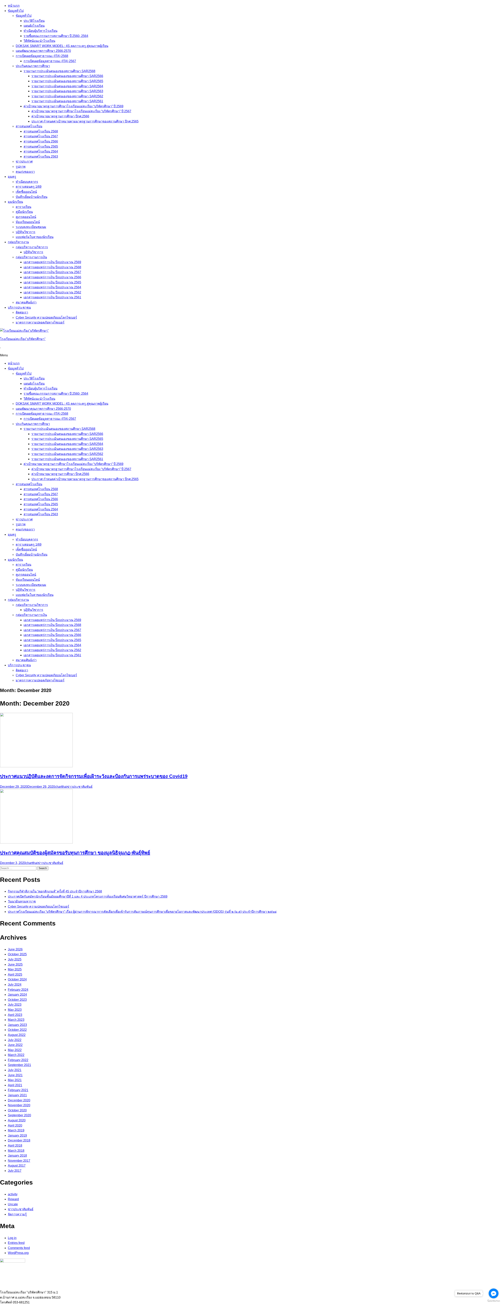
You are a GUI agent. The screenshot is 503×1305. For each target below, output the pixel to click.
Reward (13, 1199)
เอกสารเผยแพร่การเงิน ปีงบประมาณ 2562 (52, 292)
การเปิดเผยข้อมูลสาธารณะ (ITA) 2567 (50, 61)
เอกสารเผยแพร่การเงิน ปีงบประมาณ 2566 (52, 277)
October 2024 (17, 979)
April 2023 (15, 1014)
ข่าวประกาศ (24, 161)
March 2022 (16, 1055)
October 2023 (17, 999)
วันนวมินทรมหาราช (22, 901)
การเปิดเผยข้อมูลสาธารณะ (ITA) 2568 (42, 56)
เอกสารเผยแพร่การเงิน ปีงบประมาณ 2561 (52, 297)
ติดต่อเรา (22, 312)
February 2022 (18, 1060)
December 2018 (19, 1140)
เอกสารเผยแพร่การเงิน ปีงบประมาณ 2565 (52, 282)
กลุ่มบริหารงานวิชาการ (32, 247)
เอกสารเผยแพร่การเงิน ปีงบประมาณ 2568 (52, 267)
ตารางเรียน (23, 207)
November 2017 (19, 1160)
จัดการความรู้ (17, 1214)
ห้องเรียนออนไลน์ (28, 222)
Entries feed (16, 1242)
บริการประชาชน (19, 307)
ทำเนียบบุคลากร (27, 181)
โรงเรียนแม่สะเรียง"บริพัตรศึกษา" (23, 339)
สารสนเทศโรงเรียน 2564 (41, 151)
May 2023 (15, 1009)
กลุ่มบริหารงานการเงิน (31, 257)
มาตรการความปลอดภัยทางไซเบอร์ (40, 322)
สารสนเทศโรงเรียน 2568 (41, 131)
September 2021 (19, 1065)
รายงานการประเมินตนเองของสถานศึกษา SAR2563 (67, 91)
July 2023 (14, 1004)
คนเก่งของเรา (25, 171)
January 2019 (17, 1135)
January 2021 (17, 1095)
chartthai (61, 786)
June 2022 (15, 1045)
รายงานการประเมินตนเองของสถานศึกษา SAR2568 (59, 71)
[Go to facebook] (493, 1293)
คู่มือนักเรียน (24, 211)
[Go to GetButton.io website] (493, 1301)
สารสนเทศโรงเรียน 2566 (41, 141)
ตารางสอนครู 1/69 (28, 186)
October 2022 (17, 1029)
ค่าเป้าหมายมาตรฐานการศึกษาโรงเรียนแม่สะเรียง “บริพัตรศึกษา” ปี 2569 (73, 106)
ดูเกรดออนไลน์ (26, 217)
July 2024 (14, 984)
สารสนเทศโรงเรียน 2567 (41, 136)
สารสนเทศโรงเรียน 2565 (41, 146)
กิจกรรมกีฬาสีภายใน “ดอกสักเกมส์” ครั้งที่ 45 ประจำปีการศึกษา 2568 (55, 891)
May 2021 (15, 1080)
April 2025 (15, 974)
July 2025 (14, 959)
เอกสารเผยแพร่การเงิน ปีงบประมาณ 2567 (52, 272)
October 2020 (17, 1110)
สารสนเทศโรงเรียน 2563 (41, 156)
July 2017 (14, 1170)
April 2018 (15, 1145)
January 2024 (17, 994)
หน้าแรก (14, 5)
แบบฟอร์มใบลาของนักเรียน (34, 237)
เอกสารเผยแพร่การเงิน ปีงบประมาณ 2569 (52, 262)
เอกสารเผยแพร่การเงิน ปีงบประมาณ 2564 (52, 287)
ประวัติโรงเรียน (34, 20)
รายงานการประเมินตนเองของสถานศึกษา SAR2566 (67, 76)
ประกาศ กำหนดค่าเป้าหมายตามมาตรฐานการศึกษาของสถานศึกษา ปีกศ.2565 (85, 121)
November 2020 (19, 1105)
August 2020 (17, 1120)
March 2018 (16, 1150)
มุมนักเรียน (15, 201)
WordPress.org (18, 1252)
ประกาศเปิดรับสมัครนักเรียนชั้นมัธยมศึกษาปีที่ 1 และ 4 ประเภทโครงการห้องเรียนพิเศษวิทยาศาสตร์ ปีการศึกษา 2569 (87, 896)
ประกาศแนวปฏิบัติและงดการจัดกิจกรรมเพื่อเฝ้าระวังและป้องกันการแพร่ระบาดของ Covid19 (93, 776)
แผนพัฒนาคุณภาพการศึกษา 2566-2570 (43, 50)
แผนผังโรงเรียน (34, 25)
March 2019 (16, 1130)
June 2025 (15, 964)
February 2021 (18, 1090)
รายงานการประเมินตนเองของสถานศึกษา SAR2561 (67, 101)
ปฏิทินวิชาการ (25, 232)
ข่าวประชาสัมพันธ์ (80, 786)
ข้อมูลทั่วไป (16, 10)
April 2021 (15, 1085)
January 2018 (17, 1155)
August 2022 (17, 1035)
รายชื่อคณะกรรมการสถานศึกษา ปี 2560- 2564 (56, 36)
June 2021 (15, 1075)
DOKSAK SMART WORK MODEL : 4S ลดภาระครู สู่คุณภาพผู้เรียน (62, 46)
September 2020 (19, 1115)
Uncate (13, 1204)
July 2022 (14, 1040)
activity (12, 1194)
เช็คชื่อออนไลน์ (26, 191)
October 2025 (17, 954)
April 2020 (15, 1125)
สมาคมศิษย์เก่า (26, 302)
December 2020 (19, 1100)
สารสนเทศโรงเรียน (29, 126)
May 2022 (15, 1050)
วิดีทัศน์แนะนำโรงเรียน (39, 40)
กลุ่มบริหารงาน (18, 242)
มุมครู (12, 176)
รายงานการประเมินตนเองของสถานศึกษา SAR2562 (67, 96)
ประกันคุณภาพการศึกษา (33, 66)
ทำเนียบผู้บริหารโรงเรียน (40, 30)
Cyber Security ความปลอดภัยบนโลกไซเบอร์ (46, 317)
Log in (12, 1238)
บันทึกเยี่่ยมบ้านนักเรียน (31, 197)
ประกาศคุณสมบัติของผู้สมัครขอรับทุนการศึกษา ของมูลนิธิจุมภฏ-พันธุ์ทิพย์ (75, 852)
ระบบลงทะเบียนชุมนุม (31, 227)
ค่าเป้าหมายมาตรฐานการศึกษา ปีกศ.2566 (60, 116)
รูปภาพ (21, 166)
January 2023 (17, 1025)
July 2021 (14, 1070)
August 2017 (17, 1165)
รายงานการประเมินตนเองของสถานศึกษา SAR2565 (67, 81)
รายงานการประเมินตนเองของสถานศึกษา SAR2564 (67, 86)
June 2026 (15, 949)
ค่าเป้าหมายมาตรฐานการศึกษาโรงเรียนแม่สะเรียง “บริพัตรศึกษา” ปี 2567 (81, 111)
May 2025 (15, 969)
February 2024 (18, 989)
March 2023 (16, 1019)
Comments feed (19, 1248)
